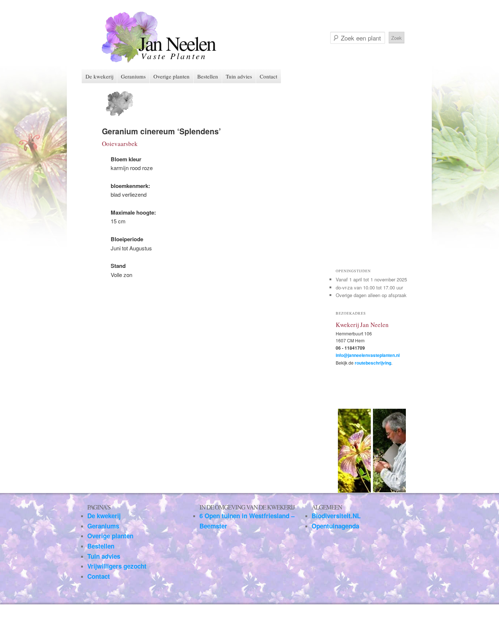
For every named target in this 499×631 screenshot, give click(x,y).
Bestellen (207, 76)
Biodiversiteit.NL (336, 515)
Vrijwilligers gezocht (116, 566)
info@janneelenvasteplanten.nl (368, 355)
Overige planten (171, 76)
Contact (268, 76)
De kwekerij (99, 76)
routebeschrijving (373, 362)
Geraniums (133, 76)
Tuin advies (239, 76)
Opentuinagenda (335, 526)
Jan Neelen (177, 43)
